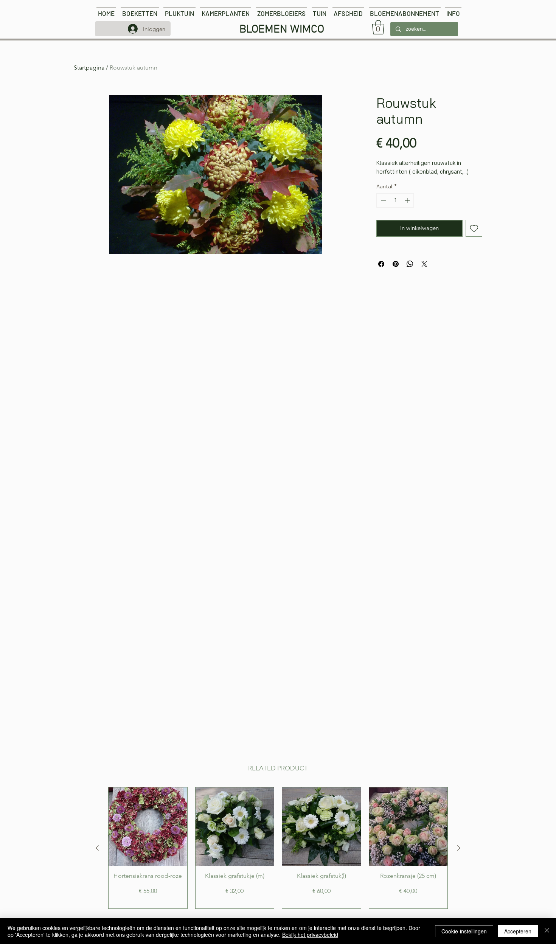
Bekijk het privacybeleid (310, 934)
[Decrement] (382, 200)
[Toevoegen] (474, 228)
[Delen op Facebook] (381, 264)
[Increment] (408, 200)
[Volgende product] (458, 847)
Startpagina (89, 67)
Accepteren (517, 931)
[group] (278, 848)
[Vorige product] (97, 847)
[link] (378, 27)
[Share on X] (424, 264)
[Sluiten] (546, 931)
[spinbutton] (395, 200)
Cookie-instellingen (464, 931)
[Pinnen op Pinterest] (395, 264)
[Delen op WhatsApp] (410, 264)
